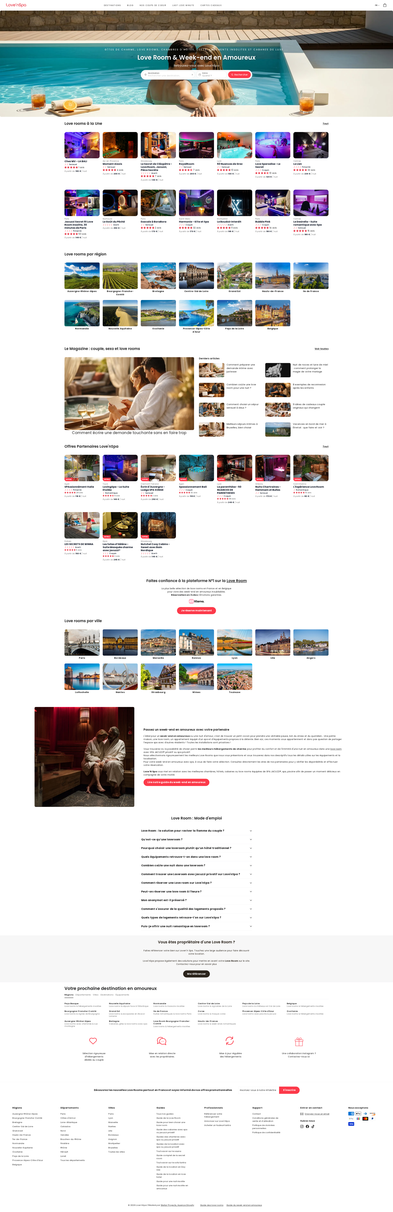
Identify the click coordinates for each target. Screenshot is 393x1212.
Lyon (219, 161)
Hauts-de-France (21, 1134)
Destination (153, 73)
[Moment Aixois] (120, 145)
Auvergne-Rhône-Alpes (25, 1113)
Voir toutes (322, 348)
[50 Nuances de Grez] (234, 145)
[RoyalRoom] (196, 145)
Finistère (64, 1143)
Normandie (18, 1143)
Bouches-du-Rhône (70, 1139)
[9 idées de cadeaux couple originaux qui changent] (278, 410)
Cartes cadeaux (211, 5)
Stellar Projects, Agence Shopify (177, 1205)
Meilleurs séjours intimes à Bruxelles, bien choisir (242, 425)
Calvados (65, 1126)
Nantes (112, 1126)
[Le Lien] (311, 145)
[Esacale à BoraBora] (158, 203)
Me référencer (196, 974)
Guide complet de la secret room (170, 1157)
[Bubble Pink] (272, 203)
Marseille (113, 1122)
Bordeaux (113, 1134)
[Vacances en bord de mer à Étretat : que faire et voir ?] (278, 429)
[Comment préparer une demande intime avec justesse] (211, 370)
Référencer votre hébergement (213, 1115)
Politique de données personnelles (263, 1127)
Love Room (237, 580)
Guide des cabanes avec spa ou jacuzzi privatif (171, 1131)
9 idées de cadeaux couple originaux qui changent (309, 406)
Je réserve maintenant (196, 610)
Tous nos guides (164, 1113)
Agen (67, 484)
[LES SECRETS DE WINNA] (82, 525)
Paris (181, 161)
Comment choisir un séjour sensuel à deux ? (243, 406)
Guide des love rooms (211, 1205)
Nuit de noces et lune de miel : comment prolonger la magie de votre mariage (310, 368)
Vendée (64, 1134)
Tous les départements (72, 1160)
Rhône (63, 1147)
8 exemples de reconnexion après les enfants (309, 386)
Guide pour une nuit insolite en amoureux (172, 1187)
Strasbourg (146, 161)
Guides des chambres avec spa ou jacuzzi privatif (170, 1138)
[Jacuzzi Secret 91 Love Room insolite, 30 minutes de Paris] (82, 203)
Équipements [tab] (122, 994)
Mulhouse (107, 218)
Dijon (105, 541)
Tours (105, 484)
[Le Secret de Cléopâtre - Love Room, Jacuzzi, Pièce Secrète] (158, 145)
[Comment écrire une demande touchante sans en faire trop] (129, 393)
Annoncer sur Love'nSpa (217, 1121)
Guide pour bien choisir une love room (170, 1124)
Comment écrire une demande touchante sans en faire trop (129, 432)
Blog (130, 5)
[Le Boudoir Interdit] (234, 203)
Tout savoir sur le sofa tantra (171, 1162)
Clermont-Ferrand (150, 484)
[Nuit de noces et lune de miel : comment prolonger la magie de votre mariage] (278, 370)
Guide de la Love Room (168, 1118)
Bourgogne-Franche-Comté (27, 1118)
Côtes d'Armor (68, 1118)
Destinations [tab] (107, 994)
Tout (326, 123)
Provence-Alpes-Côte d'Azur (27, 1160)
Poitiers (67, 541)
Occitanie (17, 1151)
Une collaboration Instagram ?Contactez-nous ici (299, 1055)
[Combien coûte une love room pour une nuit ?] (211, 390)
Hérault (64, 1151)
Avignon (112, 1139)
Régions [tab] (68, 994)
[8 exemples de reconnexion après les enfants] (278, 390)
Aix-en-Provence (111, 161)
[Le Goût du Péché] (120, 203)
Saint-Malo (184, 218)
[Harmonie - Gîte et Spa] (196, 203)
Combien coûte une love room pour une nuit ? (241, 386)
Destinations (112, 5)
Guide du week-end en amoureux (244, 1205)
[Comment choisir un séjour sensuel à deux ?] (211, 410)
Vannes (297, 161)
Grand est (17, 1130)
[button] (71, 167)
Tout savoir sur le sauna (168, 1151)
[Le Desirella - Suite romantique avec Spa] (311, 203)
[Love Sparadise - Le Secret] (272, 145)
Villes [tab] (95, 994)
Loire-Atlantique (68, 1122)
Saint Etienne (299, 484)
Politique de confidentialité (266, 1132)
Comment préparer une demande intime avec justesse (241, 368)
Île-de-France (19, 1139)
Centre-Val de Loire (22, 1126)
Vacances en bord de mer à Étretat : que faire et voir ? (309, 425)
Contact (256, 1113)
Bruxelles (113, 1147)
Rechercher (241, 74)
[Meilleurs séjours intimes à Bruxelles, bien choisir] (211, 429)
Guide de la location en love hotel (171, 1176)
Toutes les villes (116, 1151)
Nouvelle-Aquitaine (22, 1147)
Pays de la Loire (20, 1156)
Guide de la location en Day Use (170, 1168)
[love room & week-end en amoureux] (16, 5)
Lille (110, 1130)
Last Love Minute (183, 5)
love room (336, 748)
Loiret (63, 1156)
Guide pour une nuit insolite (170, 1181)
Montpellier (222, 218)
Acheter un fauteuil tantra (217, 1125)
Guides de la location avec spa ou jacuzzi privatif (170, 1146)
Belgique (17, 1164)
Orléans (259, 484)
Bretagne (17, 1122)
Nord (63, 1130)
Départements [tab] (83, 994)
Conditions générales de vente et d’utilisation (265, 1120)
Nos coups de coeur (153, 5)
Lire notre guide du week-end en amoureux (176, 782)
